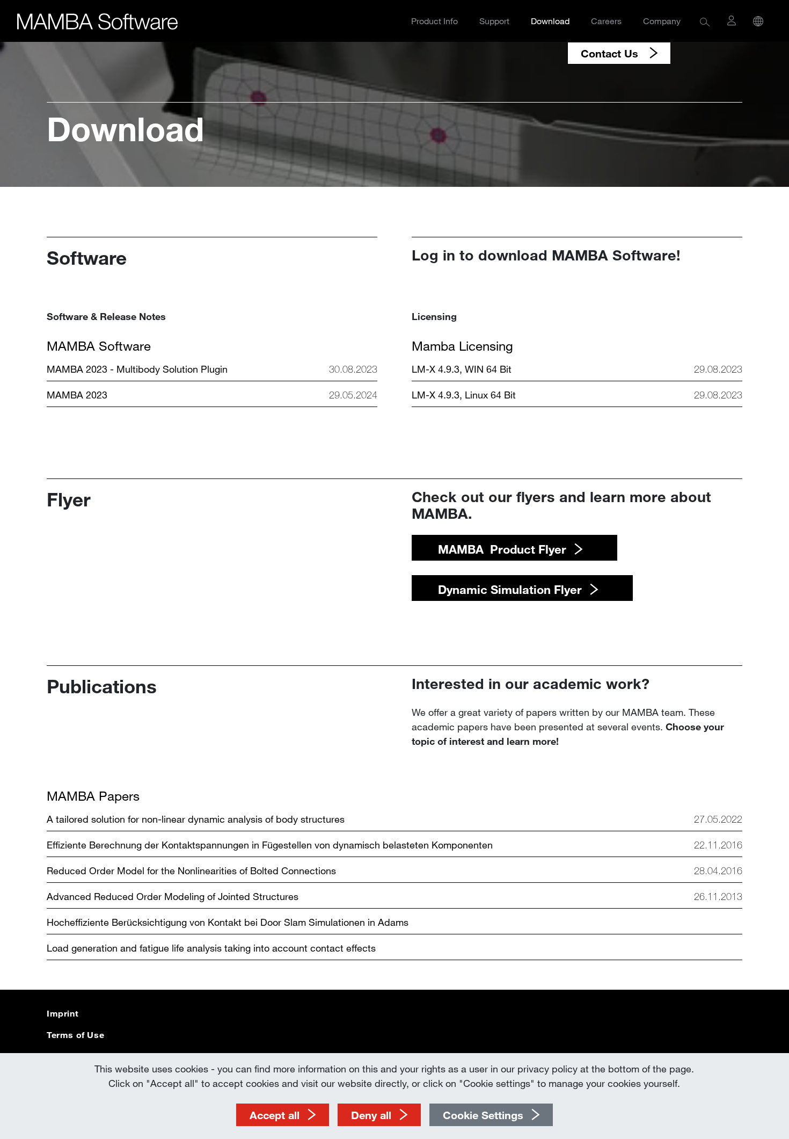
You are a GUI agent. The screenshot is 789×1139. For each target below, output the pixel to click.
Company (662, 21)
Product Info (434, 21)
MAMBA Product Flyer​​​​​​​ (502, 549)
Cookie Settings (483, 1114)
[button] (705, 21)
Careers (606, 21)
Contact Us (611, 53)
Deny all (371, 1114)
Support (494, 21)
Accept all (274, 1114)
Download (550, 21)
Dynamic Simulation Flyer (510, 589)
